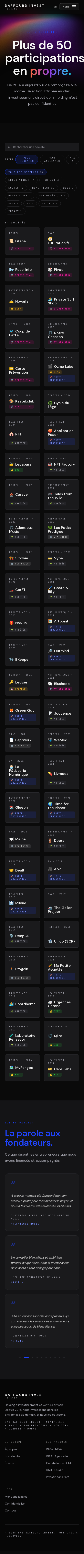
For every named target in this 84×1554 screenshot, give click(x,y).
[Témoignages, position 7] (50, 1357)
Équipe (9, 1463)
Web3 (68, 187)
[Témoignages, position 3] (31, 1357)
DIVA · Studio (54, 1470)
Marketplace (19, 195)
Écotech (16, 187)
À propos (11, 1449)
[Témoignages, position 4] (37, 1357)
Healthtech (43, 187)
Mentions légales (16, 1496)
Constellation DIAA (58, 1463)
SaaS (13, 203)
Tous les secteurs (25, 172)
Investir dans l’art (57, 1477)
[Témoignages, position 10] (64, 1357)
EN (55, 6)
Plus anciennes (52, 159)
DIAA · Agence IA (57, 1456)
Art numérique (52, 195)
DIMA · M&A (54, 1449)
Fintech (51, 179)
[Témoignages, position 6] (46, 1357)
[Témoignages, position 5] (41, 1357)
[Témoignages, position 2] (24, 1357)
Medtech (49, 203)
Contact (10, 1510)
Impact (15, 211)
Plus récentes (27, 159)
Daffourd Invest (26, 1422)
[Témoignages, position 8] (55, 1357)
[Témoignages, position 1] (20, 1357)
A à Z (72, 159)
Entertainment (21, 179)
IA (30, 203)
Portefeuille (12, 1456)
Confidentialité (15, 1503)
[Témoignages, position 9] (59, 1357)
